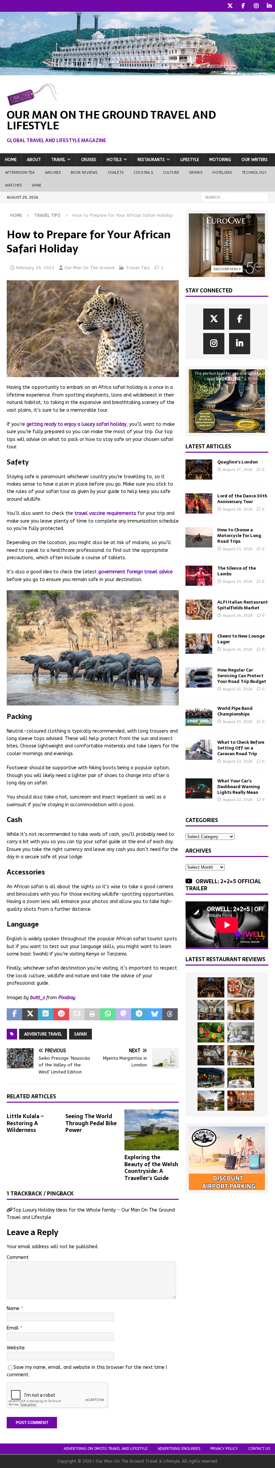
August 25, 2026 (238, 549)
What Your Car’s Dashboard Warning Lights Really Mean (238, 786)
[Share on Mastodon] (123, 1014)
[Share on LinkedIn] (45, 1014)
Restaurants (151, 159)
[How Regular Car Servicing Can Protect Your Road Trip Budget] (198, 677)
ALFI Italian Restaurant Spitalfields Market (242, 605)
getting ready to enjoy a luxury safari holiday (76, 424)
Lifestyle (189, 159)
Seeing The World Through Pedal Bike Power (91, 1123)
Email (13, 1328)
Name (14, 1308)
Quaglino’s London (237, 461)
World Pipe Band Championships (235, 711)
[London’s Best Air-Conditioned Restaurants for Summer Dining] (240, 1032)
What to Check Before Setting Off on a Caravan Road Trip (240, 748)
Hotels (114, 159)
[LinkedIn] (269, 6)
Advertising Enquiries (179, 1448)
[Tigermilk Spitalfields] (240, 1055)
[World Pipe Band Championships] (198, 716)
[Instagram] (256, 6)
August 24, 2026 (238, 615)
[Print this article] (92, 1014)
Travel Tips (138, 267)
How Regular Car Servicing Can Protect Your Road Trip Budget (241, 675)
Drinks (195, 172)
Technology (254, 172)
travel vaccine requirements (105, 513)
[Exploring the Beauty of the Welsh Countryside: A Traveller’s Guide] (151, 1129)
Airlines (53, 172)
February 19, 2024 (35, 267)
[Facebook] (243, 6)
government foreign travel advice (135, 572)
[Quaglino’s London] (198, 469)
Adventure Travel (43, 1034)
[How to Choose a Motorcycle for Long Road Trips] (198, 537)
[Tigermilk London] (240, 1101)
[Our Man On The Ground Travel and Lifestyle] (137, 71)
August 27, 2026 (238, 469)
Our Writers (254, 159)
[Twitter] (230, 6)
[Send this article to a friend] (77, 1014)
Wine (36, 185)
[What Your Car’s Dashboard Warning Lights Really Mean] (198, 788)
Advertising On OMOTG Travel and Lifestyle (106, 1448)
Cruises (88, 159)
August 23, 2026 (238, 689)
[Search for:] (234, 197)
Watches (13, 185)
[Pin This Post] (61, 1014)
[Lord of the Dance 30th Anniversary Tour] (198, 503)
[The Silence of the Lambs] (198, 576)
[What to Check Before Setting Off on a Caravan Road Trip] (198, 750)
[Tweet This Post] (30, 1014)
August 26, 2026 (238, 509)
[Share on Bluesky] (154, 1014)
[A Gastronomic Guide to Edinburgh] (211, 1101)
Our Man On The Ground (89, 267)
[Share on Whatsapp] (107, 1014)
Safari (80, 1034)
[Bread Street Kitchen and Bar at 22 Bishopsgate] (211, 1055)
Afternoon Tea (20, 172)
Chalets (115, 172)
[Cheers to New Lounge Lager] (198, 644)
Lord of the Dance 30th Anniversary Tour (242, 498)
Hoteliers (222, 172)
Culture (171, 172)
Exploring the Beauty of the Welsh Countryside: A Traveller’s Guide (151, 1167)
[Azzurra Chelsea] (211, 1078)
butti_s (37, 998)
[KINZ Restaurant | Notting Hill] (240, 1010)
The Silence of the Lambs (236, 571)
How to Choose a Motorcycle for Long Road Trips (239, 535)
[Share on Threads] (170, 1014)
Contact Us (259, 1448)
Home (10, 159)
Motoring (220, 159)
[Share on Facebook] (14, 1014)
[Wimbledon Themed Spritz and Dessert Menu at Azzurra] (211, 1032)
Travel (58, 159)
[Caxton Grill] (211, 1010)
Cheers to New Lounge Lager (241, 639)
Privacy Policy (224, 1448)
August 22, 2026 (238, 761)
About (34, 159)
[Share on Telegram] (139, 1014)
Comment (18, 1257)
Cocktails (143, 172)
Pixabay (66, 998)
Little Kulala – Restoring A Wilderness (25, 1123)
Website (16, 1348)
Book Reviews (84, 172)
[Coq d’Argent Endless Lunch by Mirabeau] (240, 1078)
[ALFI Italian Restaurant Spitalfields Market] (198, 610)
